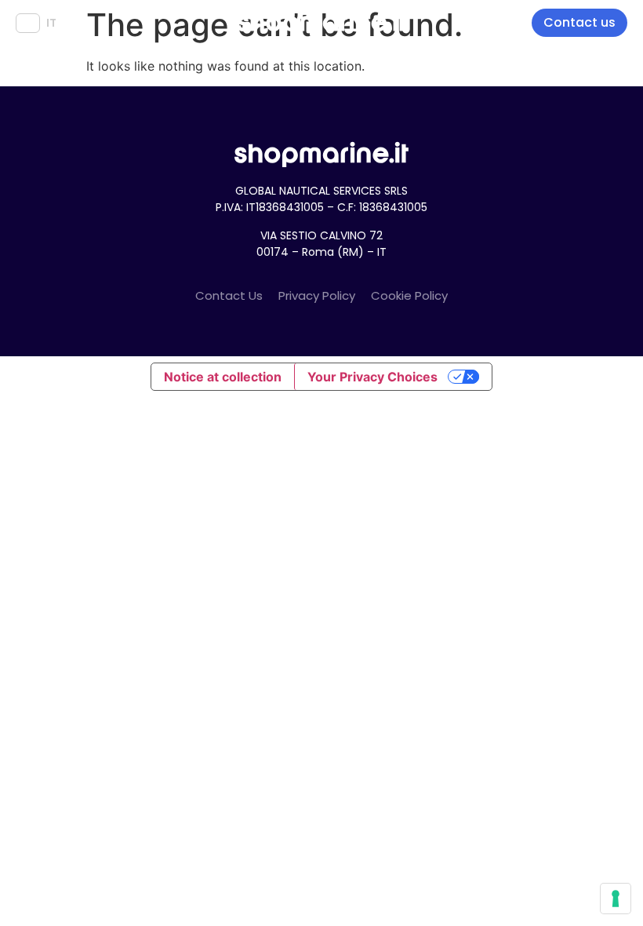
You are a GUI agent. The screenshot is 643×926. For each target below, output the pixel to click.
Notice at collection (223, 377)
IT (51, 23)
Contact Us (229, 295)
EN (27, 23)
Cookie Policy (409, 295)
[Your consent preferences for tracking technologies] (615, 898)
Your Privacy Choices (372, 377)
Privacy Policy (316, 295)
